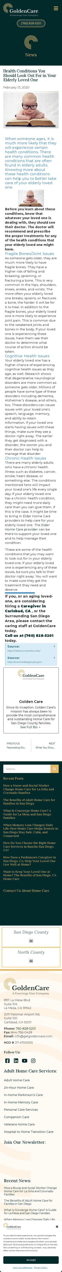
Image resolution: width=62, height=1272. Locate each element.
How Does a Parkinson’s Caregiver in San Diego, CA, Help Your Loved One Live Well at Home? (29, 860)
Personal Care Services (21, 1110)
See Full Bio (29, 727)
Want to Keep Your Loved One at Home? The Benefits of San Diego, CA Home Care (29, 875)
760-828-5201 (26, 1028)
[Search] (54, 769)
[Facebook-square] (7, 1060)
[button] (57, 1226)
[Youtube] (24, 1060)
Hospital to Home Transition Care (28, 1132)
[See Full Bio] (40, 727)
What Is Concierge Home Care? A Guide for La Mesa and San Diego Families (27, 814)
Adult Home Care (17, 1080)
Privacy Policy (40, 1267)
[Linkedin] (16, 1060)
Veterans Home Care (19, 1124)
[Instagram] (33, 1060)
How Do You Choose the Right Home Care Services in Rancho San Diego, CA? (29, 846)
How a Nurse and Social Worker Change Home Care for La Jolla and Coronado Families (28, 789)
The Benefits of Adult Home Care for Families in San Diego (29, 801)
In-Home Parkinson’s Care (23, 1095)
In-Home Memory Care (21, 1102)
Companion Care (16, 1117)
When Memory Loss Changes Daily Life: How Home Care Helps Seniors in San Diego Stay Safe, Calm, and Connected (30, 830)
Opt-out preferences (22, 1267)
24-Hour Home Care (19, 1087)
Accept (31, 1259)
